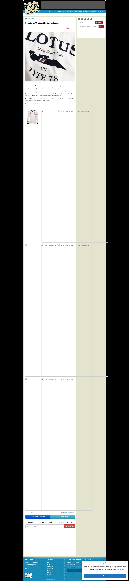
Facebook (79, 19)
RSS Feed (88, 19)
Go (101, 26)
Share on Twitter (63, 517)
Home (50, 11)
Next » (31, 512)
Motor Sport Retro (32, 6)
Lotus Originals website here (39, 103)
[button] (125, 563)
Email (91, 19)
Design (80, 11)
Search (99, 22)
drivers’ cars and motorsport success (32, 87)
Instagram (85, 19)
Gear (75, 11)
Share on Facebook (38, 517)
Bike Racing (68, 11)
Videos (85, 11)
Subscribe (69, 526)
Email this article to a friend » (69, 512)
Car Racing (60, 11)
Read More (27, 568)
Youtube (82, 19)
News (54, 11)
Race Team (92, 11)
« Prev (26, 512)
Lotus (52, 85)
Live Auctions (100, 11)
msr (32, 25)
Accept (105, 576)
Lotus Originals (33, 107)
